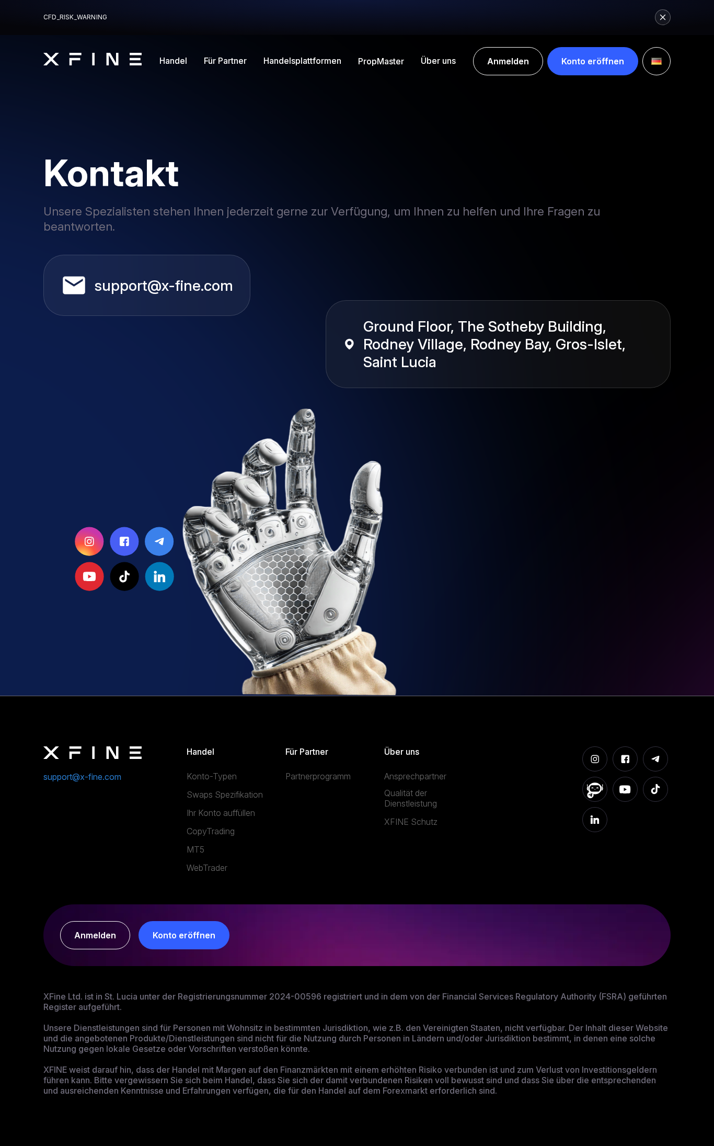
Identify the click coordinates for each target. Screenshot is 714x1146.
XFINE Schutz (410, 821)
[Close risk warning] (663, 17)
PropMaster (381, 61)
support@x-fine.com (164, 285)
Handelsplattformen (302, 60)
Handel (173, 60)
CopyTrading (211, 831)
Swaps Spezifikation (225, 794)
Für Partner (225, 60)
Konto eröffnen (592, 61)
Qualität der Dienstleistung (410, 798)
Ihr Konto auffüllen (221, 813)
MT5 (195, 849)
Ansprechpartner (415, 776)
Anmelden (508, 61)
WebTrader (207, 868)
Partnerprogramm (318, 776)
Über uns (438, 60)
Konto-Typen (212, 776)
